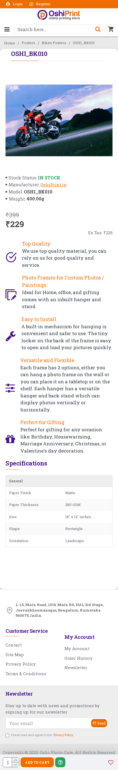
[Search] (97, 29)
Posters (28, 42)
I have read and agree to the (42, 735)
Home (9, 43)
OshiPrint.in (54, 184)
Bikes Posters (54, 42)
